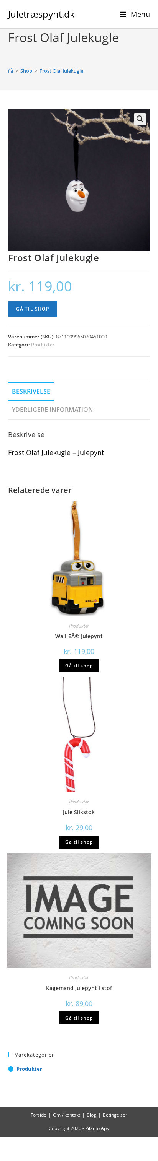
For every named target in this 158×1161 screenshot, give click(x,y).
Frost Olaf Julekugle (61, 70)
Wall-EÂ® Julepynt (79, 636)
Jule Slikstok (79, 812)
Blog (91, 1115)
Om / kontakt (66, 1115)
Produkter (42, 344)
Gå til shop (32, 309)
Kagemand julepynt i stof (79, 988)
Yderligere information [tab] (52, 409)
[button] (140, 119)
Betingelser (115, 1115)
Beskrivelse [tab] (31, 391)
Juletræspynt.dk (41, 14)
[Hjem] (10, 70)
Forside (38, 1115)
